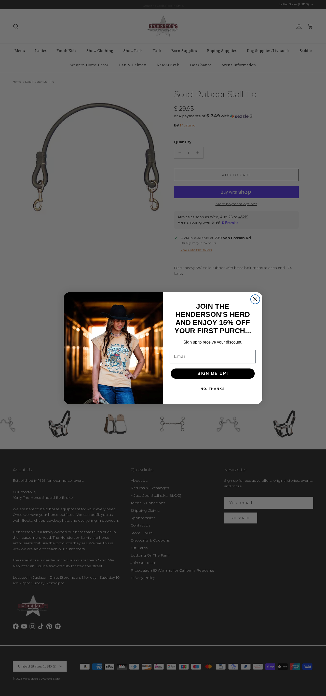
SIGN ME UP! (212, 373)
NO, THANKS (213, 389)
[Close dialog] (255, 299)
